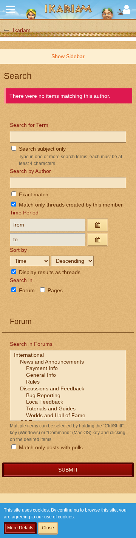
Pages (54, 290)
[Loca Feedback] (68, 402)
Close (48, 527)
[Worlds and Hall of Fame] (68, 415)
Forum (26, 290)
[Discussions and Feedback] (68, 388)
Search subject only (41, 149)
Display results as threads (48, 272)
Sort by (18, 250)
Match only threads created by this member (70, 205)
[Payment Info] (68, 368)
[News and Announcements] (68, 362)
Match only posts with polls (50, 447)
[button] (10, 9)
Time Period (24, 213)
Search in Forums (31, 344)
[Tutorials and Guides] (68, 408)
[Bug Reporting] (68, 395)
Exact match (32, 194)
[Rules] (68, 382)
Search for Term (29, 125)
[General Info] (68, 375)
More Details (20, 527)
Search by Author (30, 171)
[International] (68, 355)
